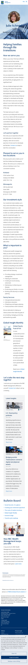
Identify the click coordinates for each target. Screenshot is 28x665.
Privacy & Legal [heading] (18, 630)
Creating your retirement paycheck (15, 507)
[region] (14, 650)
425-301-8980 (6, 617)
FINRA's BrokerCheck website (16, 592)
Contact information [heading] (5, 610)
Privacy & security (18, 632)
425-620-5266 (6, 623)
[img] (14, 22)
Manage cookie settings (14, 661)
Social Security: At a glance (12, 505)
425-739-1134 (6, 615)
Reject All (14, 653)
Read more (9, 442)
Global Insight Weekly (11, 513)
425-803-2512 (6, 622)
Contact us (13, 145)
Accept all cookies (14, 657)
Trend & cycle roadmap (11, 518)
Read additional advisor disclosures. (8, 580)
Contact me (12, 388)
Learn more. (18, 564)
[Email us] (1, 618)
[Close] (25, 636)
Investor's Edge (9, 515)
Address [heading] (3, 630)
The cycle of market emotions (13, 510)
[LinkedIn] (3, 618)
